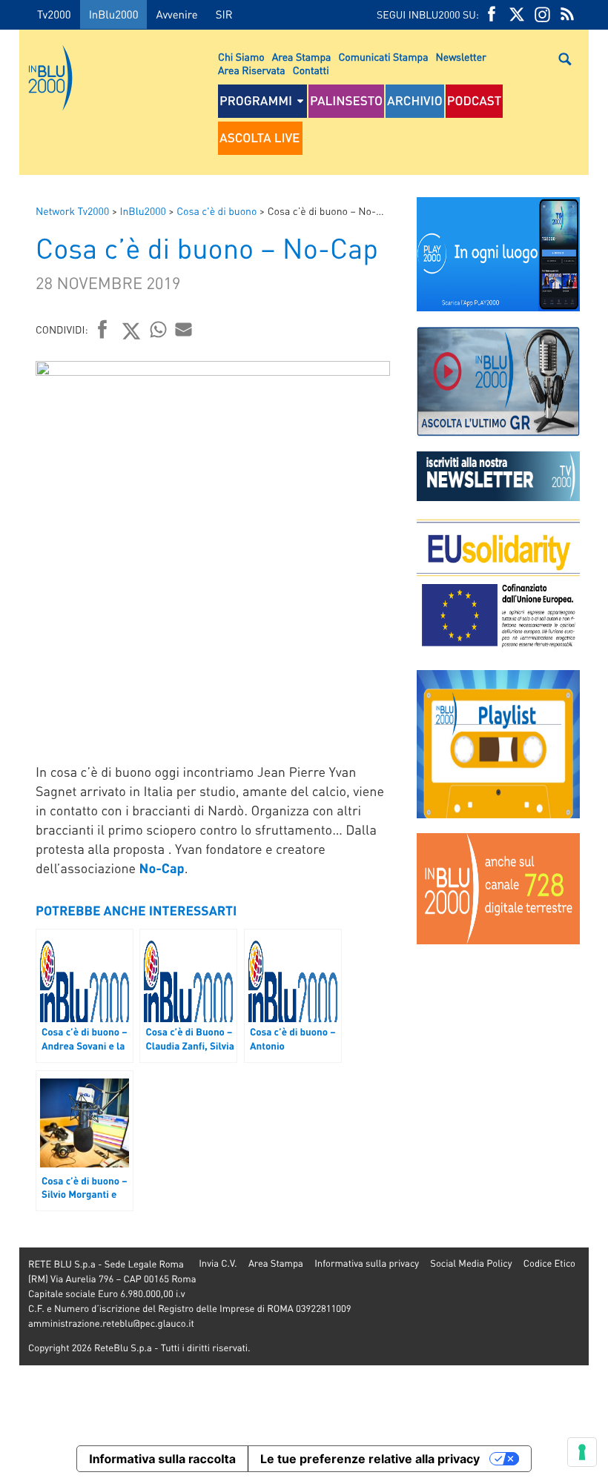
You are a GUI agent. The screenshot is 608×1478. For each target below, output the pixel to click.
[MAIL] (183, 329)
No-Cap (162, 868)
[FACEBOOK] (491, 14)
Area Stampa (301, 57)
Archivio (415, 101)
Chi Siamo (241, 57)
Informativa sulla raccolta (162, 1458)
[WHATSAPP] (158, 329)
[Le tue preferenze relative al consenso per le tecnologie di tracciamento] (582, 1452)
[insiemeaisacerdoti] (9, 749)
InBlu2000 (114, 14)
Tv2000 (54, 14)
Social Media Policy (471, 1263)
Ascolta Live (259, 138)
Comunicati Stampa (383, 57)
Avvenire (176, 14)
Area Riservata (251, 70)
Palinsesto (346, 101)
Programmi (255, 101)
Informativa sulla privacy (366, 1263)
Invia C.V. (218, 1263)
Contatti (311, 70)
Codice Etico (549, 1263)
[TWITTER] (516, 14)
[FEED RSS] (567, 14)
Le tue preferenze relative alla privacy (370, 1458)
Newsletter (461, 57)
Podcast (474, 101)
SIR (224, 14)
